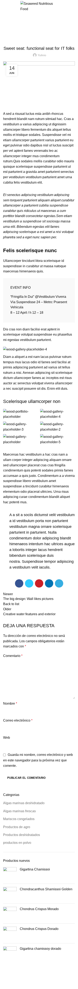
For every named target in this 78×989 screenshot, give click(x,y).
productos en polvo (17, 842)
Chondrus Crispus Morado (39, 909)
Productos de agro (16, 827)
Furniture (21, 33)
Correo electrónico (17, 720)
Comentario (12, 656)
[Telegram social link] (59, 583)
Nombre (10, 703)
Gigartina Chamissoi (35, 869)
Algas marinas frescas (19, 811)
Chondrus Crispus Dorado (39, 929)
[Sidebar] (5, 984)
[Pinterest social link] (39, 583)
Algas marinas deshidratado (24, 803)
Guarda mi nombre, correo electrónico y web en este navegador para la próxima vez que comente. (38, 760)
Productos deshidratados (21, 835)
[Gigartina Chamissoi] (10, 874)
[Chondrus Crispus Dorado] (10, 933)
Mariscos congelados (19, 819)
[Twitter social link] (29, 583)
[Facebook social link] (19, 583)
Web (6, 737)
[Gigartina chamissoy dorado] (10, 953)
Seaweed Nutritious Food (33, 970)
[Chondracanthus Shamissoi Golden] (10, 893)
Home (6, 33)
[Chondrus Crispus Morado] (10, 913)
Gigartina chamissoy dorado (40, 948)
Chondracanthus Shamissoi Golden (46, 889)
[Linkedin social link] (49, 583)
